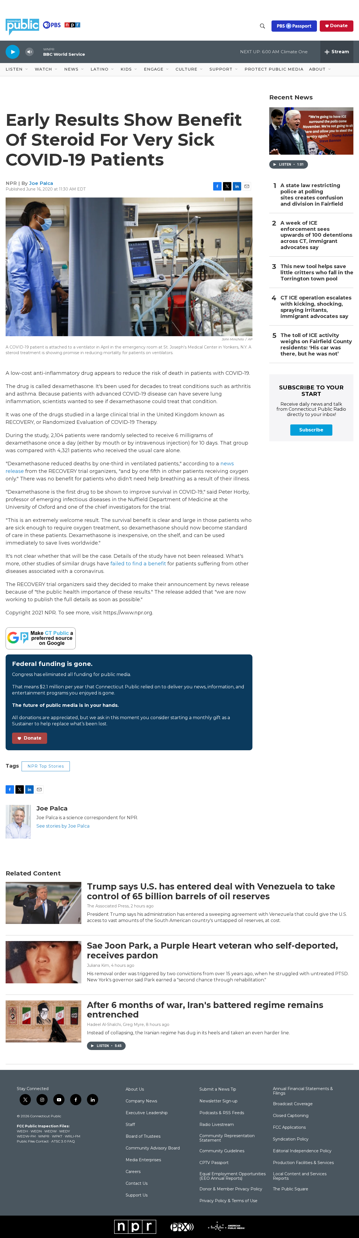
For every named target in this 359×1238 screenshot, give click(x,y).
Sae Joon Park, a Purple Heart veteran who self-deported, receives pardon (212, 950)
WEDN (36, 1131)
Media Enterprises (143, 1160)
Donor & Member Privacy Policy (230, 1189)
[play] (12, 52)
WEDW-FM (26, 1136)
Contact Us (137, 1183)
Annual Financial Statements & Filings (303, 1091)
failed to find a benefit (138, 564)
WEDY (64, 1131)
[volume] (29, 52)
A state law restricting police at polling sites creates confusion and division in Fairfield (311, 195)
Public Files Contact (33, 1141)
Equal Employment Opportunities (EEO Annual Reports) (232, 1176)
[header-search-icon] (262, 26)
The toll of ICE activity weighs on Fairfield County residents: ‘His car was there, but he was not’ (316, 345)
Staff (130, 1125)
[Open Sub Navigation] (27, 69)
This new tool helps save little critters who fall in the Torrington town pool (316, 273)
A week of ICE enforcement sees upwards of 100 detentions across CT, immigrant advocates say (316, 235)
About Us (135, 1089)
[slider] (38, 52)
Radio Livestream (216, 1125)
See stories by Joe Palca (62, 826)
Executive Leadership (147, 1113)
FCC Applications (289, 1127)
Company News (141, 1101)
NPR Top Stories (45, 766)
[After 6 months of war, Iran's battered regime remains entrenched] (43, 1021)
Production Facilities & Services (303, 1163)
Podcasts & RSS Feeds (221, 1113)
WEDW (50, 1131)
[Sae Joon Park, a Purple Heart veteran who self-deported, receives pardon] (43, 962)
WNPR (43, 1136)
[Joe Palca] (18, 822)
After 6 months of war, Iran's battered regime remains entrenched (205, 1010)
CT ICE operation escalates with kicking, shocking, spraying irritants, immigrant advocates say (315, 307)
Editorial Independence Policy (302, 1151)
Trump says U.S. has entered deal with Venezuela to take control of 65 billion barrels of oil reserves (211, 891)
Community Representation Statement (227, 1138)
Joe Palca (41, 183)
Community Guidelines (221, 1151)
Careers (133, 1172)
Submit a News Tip (217, 1089)
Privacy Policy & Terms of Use (228, 1201)
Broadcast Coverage (293, 1104)
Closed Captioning (291, 1116)
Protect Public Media (274, 69)
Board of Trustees (143, 1136)
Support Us (137, 1195)
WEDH (22, 1131)
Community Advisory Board (153, 1148)
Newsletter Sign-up (218, 1101)
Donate (339, 25)
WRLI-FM (72, 1136)
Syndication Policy (291, 1139)
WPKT (57, 1136)
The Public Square (290, 1189)
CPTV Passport (214, 1163)
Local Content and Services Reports (299, 1176)
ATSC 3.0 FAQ (63, 1141)
